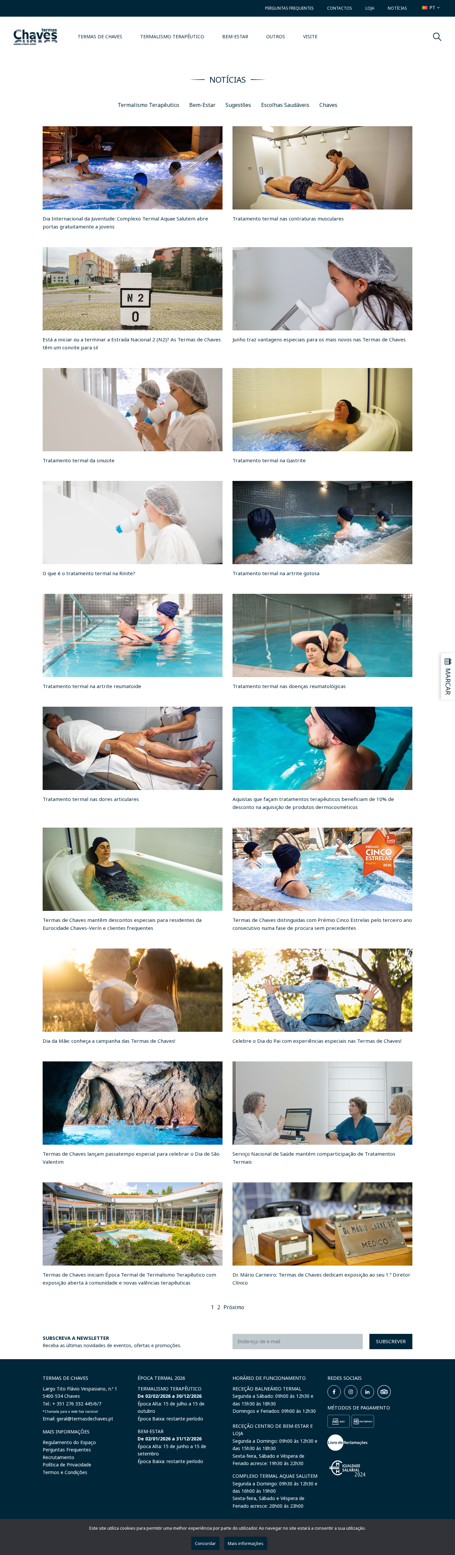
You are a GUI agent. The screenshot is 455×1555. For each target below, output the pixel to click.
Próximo (234, 1307)
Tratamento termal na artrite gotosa (275, 573)
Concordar (205, 1543)
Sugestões (238, 105)
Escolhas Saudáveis (285, 105)
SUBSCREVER (391, 1341)
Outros (275, 36)
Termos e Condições (65, 1472)
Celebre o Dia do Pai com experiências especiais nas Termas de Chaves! (316, 1040)
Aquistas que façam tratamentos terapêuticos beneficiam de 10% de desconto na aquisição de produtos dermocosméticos (313, 803)
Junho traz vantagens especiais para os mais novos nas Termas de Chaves (319, 339)
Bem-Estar (235, 36)
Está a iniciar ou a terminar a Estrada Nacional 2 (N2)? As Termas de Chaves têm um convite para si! (132, 343)
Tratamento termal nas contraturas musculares (288, 218)
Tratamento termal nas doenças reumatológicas (289, 686)
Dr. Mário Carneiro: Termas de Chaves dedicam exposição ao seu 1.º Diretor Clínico (321, 1278)
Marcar (448, 681)
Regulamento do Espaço (69, 1442)
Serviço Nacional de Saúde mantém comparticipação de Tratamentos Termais (313, 1157)
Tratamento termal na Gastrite (269, 460)
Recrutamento (58, 1457)
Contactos (339, 8)
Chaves (328, 105)
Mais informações (245, 1543)
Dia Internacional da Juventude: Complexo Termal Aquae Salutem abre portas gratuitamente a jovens (125, 222)
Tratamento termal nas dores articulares (91, 799)
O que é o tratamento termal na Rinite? (89, 573)
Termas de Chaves (100, 36)
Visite (310, 36)
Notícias (397, 8)
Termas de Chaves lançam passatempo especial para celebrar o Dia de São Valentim (131, 1157)
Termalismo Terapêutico (172, 36)
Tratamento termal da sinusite (79, 460)
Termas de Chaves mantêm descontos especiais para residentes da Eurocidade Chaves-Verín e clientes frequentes (122, 924)
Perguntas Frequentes (289, 8)
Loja (369, 8)
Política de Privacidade (67, 1464)
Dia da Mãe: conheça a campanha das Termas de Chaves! (109, 1040)
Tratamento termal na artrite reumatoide (92, 686)
